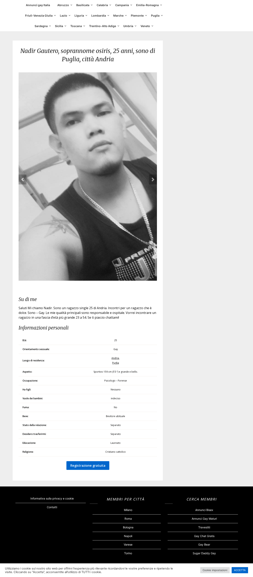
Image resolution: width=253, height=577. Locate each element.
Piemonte (137, 15)
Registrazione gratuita (87, 465)
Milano (128, 510)
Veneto (145, 26)
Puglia (155, 15)
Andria (115, 358)
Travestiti (204, 527)
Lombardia (98, 15)
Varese (128, 544)
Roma (128, 518)
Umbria (128, 26)
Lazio (63, 15)
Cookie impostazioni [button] (215, 570)
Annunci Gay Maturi (204, 518)
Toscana (76, 26)
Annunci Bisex (204, 510)
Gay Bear (204, 544)
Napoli (128, 536)
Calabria (102, 5)
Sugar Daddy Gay (204, 553)
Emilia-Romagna (147, 5)
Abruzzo (63, 5)
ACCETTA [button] (240, 570)
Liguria (79, 15)
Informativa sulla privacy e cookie (52, 498)
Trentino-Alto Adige (102, 26)
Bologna (128, 527)
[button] (22, 179)
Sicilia (59, 26)
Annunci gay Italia (38, 5)
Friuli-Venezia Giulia (39, 15)
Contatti (52, 507)
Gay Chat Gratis (204, 536)
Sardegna (41, 26)
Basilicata (82, 5)
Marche (118, 15)
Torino (128, 553)
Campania (122, 5)
